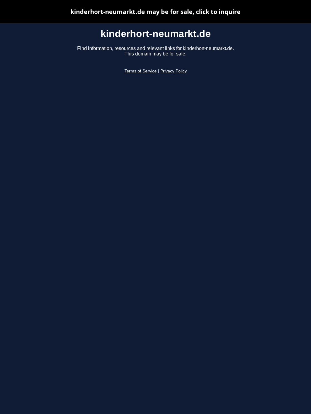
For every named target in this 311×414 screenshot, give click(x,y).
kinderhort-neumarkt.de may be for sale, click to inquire (155, 12)
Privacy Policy (173, 71)
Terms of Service (141, 71)
